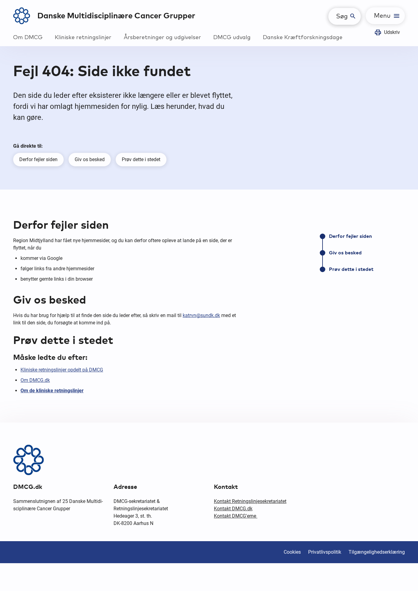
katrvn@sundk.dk (201, 315)
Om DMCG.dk (35, 380)
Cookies (292, 552)
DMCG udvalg (232, 37)
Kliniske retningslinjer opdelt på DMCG (62, 370)
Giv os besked (90, 159)
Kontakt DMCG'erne (235, 516)
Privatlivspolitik (324, 552)
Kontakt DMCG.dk (233, 509)
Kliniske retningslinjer (83, 37)
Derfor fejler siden (38, 159)
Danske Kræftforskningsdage (302, 37)
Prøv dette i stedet (141, 159)
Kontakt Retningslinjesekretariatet (250, 501)
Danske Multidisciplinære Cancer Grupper (116, 16)
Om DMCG (28, 37)
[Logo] (21, 15)
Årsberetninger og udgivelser (162, 37)
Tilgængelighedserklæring (377, 552)
